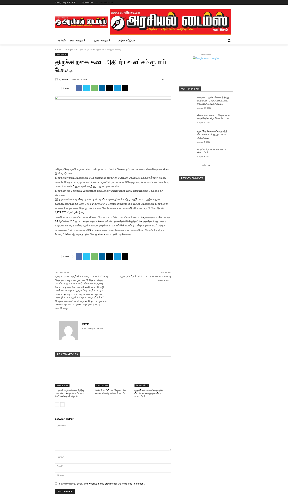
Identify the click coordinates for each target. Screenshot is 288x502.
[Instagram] (217, 2)
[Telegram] (117, 88)
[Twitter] (222, 2)
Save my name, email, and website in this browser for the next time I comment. (102, 483)
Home (58, 49)
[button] (229, 40)
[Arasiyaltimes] (81, 22)
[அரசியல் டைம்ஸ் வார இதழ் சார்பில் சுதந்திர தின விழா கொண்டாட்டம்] (113, 374)
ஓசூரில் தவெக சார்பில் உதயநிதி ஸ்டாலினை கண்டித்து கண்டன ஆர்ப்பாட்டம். (148, 393)
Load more (205, 165)
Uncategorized (71, 49)
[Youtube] (231, 2)
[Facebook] (212, 2)
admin (65, 79)
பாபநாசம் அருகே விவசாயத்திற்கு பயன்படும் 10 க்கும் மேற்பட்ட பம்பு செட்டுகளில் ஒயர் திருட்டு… (69, 393)
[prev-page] (57, 404)
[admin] (57, 79)
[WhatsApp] (94, 88)
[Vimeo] (226, 2)
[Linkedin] (102, 88)
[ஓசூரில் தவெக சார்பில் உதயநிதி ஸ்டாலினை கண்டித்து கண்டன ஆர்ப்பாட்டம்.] (152, 374)
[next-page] (62, 404)
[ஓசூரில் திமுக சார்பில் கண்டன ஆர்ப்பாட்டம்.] (187, 153)
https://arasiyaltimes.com (93, 328)
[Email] (109, 88)
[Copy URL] (125, 88)
